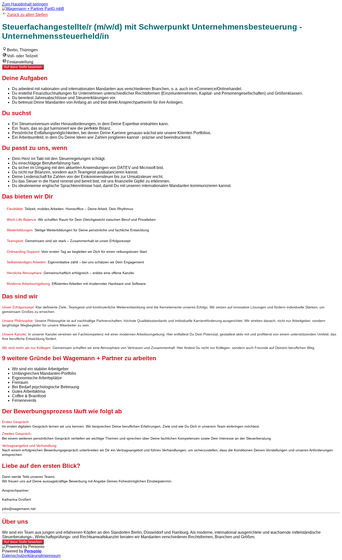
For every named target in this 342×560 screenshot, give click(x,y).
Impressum (51, 555)
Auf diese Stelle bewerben (23, 67)
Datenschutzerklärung (21, 555)
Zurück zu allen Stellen (27, 15)
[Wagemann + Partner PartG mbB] (33, 9)
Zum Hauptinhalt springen (25, 4)
